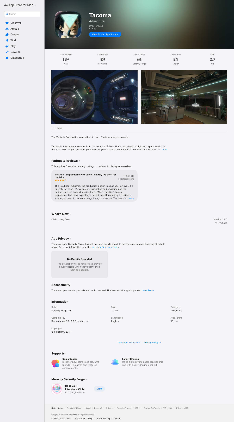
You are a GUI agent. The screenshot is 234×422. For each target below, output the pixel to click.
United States (57, 408)
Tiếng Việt (167, 408)
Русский (98, 408)
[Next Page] (230, 96)
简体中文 (109, 408)
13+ (173, 321)
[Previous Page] (48, 96)
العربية (88, 408)
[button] (22, 22)
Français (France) (124, 408)
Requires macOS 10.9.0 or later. (68, 321)
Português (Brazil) (152, 408)
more (164, 149)
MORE (131, 198)
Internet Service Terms (61, 419)
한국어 (137, 408)
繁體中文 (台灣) (182, 408)
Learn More (147, 290)
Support (117, 419)
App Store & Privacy (83, 419)
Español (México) (74, 408)
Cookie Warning (103, 419)
